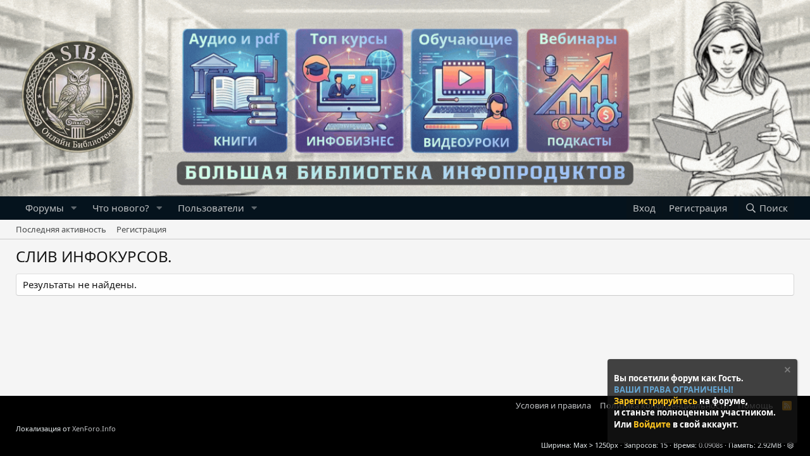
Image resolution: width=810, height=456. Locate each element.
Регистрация (141, 229)
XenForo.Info (94, 428)
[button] (74, 208)
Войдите (653, 424)
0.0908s (711, 445)
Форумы (44, 207)
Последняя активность (61, 229)
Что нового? (120, 207)
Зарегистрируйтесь (656, 401)
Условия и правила (553, 405)
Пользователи (211, 207)
